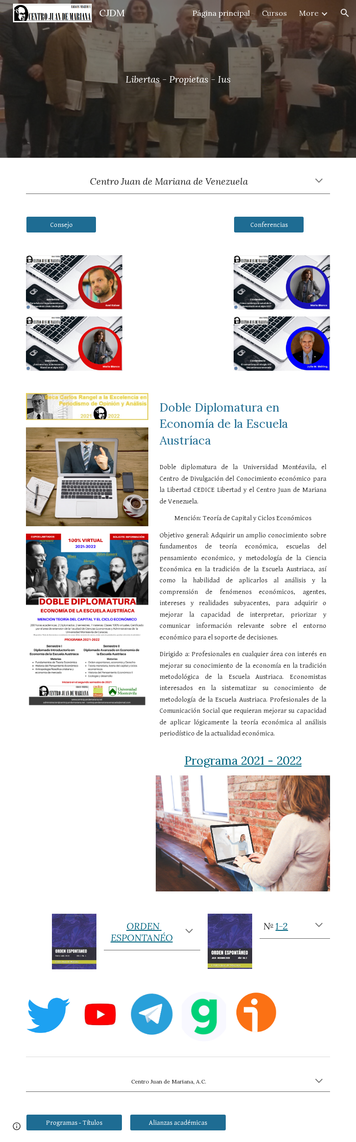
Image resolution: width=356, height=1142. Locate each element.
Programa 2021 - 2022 (243, 760)
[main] (178, 79)
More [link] (308, 13)
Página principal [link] (221, 13)
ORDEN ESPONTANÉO (142, 931)
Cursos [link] (274, 13)
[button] (345, 13)
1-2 (281, 926)
